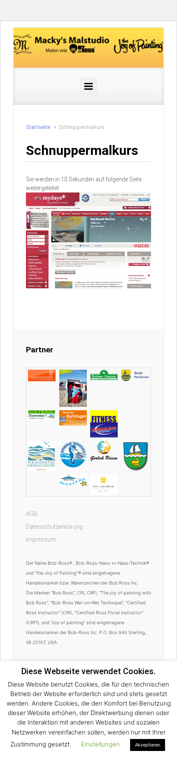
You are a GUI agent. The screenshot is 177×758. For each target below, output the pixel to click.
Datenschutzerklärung (54, 526)
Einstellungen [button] (100, 744)
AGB (31, 514)
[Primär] (88, 86)
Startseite (38, 127)
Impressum (41, 539)
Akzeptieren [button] (147, 745)
